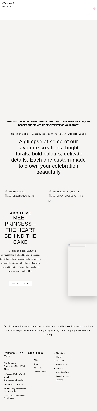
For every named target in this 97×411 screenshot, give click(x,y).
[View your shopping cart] (92, 10)
